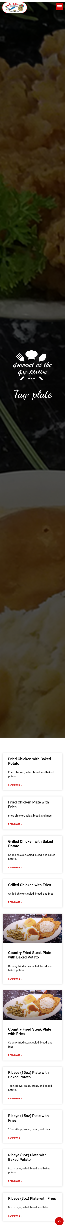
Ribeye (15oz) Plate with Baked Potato (28, 1074)
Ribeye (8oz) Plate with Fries (32, 1198)
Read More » (15, 785)
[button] (59, 6)
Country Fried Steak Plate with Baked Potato (29, 955)
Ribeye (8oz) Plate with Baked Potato (27, 1157)
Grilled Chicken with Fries (29, 885)
